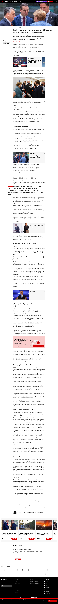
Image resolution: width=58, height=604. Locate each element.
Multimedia (21, 1)
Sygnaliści (17, 590)
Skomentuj (6, 45)
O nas (16, 581)
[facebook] (37, 501)
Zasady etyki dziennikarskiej (34, 583)
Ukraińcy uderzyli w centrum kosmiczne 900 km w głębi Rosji (43, 534)
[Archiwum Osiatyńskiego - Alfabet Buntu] (23, 598)
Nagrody (16, 587)
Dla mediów (32, 588)
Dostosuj (44, 600)
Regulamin (31, 585)
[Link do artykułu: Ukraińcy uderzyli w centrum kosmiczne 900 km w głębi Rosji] (44, 525)
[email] (42, 501)
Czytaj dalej (14, 538)
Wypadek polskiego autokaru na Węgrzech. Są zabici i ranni (26, 534)
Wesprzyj (49, 1)
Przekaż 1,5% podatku (18, 585)
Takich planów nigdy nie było (35, 284)
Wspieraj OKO (17, 583)
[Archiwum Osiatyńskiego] (34, 598)
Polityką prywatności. (14, 600)
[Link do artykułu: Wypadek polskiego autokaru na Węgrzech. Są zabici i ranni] (27, 525)
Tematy (11, 1)
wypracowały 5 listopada (26, 239)
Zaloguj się (17, 559)
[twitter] (39, 501)
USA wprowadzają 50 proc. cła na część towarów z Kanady (9, 534)
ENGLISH (16, 592)
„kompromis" (25, 129)
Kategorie (15, 1)
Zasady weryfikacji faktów (34, 581)
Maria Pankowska (21, 511)
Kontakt (16, 588)
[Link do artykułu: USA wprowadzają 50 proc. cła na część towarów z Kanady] (9, 525)
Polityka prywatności (33, 587)
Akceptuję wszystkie (52, 600)
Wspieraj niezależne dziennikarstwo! (7, 583)
